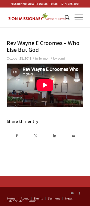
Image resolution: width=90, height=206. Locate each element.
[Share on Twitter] (35, 136)
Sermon (44, 58)
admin (62, 58)
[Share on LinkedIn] (54, 136)
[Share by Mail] (73, 136)
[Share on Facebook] (16, 136)
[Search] (65, 17)
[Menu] (76, 17)
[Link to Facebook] (79, 193)
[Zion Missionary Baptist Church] (37, 17)
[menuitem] (65, 17)
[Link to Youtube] (72, 193)
